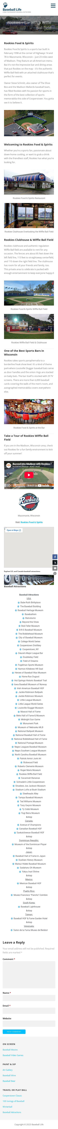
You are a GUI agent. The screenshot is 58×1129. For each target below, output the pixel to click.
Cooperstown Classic (12, 1095)
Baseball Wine (9, 1075)
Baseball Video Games (13, 1055)
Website (7, 1018)
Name (7, 992)
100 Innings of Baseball (13, 1101)
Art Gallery (8, 1069)
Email (7, 1005)
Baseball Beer (9, 1081)
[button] (54, 5)
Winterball (7, 1106)
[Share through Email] (54, 568)
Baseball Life (12, 9)
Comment (9, 959)
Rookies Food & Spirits (32, 522)
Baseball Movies (10, 1049)
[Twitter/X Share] (54, 562)
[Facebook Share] (54, 556)
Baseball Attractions (12, 1112)
